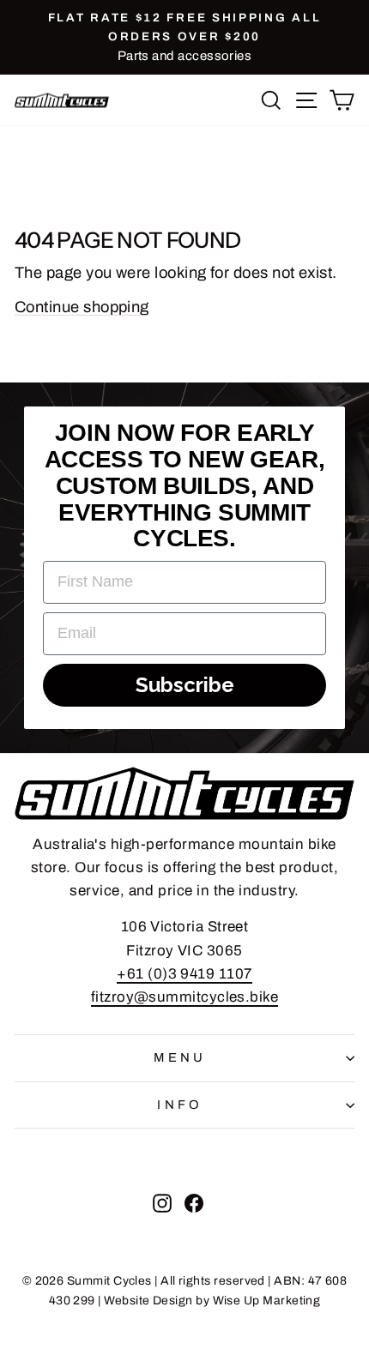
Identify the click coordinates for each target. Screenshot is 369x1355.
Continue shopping (82, 307)
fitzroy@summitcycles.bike (185, 997)
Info (180, 1104)
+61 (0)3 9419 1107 (184, 974)
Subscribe (185, 684)
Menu (180, 1057)
